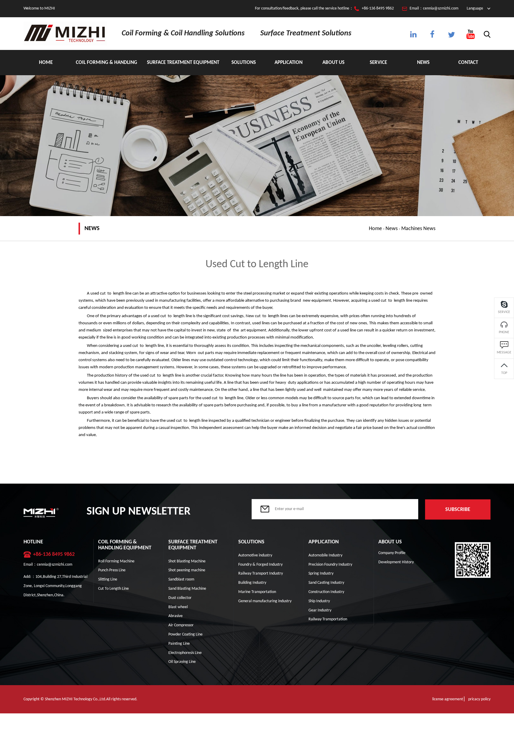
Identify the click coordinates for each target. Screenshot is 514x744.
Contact (468, 62)
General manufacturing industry (265, 601)
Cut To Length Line (113, 588)
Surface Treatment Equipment (183, 62)
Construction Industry (326, 592)
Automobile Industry (325, 555)
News (423, 62)
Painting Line (179, 643)
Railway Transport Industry (260, 573)
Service (378, 62)
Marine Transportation (257, 592)
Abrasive (175, 616)
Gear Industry (319, 610)
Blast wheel (178, 607)
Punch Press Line (112, 570)
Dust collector (180, 598)
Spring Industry (320, 573)
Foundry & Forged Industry (260, 564)
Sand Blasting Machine (187, 588)
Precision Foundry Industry (330, 564)
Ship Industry (319, 601)
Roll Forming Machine (116, 561)
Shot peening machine (186, 570)
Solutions (243, 62)
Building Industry (252, 583)
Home (46, 62)
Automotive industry (255, 555)
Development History (396, 562)
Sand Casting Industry (326, 583)
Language (475, 8)
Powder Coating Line (185, 634)
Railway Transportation (327, 619)
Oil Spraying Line (182, 662)
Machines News (418, 229)
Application (289, 62)
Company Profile (391, 553)
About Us (333, 62)
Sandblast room (181, 579)
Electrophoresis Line (185, 653)
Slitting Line (107, 579)
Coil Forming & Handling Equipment (106, 67)
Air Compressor (181, 625)
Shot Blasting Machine (187, 561)
